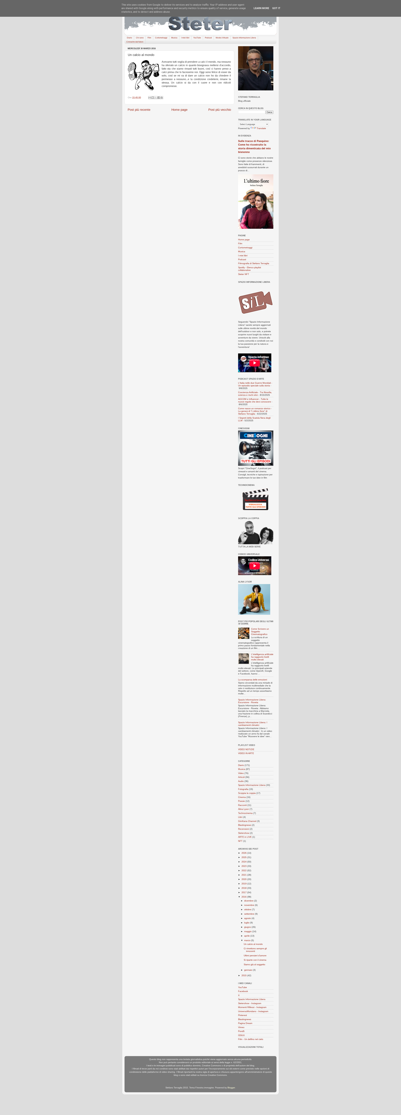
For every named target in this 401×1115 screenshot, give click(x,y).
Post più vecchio (219, 109)
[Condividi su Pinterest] (161, 97)
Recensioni (243, 829)
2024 (244, 861)
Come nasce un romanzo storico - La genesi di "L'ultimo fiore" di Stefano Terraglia (255, 411)
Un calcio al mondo (253, 944)
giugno (248, 927)
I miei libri (185, 38)
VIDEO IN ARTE (246, 753)
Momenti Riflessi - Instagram (252, 1007)
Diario (129, 38)
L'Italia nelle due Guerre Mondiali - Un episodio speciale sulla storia (255, 384)
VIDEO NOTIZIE (246, 749)
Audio (241, 781)
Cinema (242, 797)
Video (241, 773)
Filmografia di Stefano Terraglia (253, 263)
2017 (244, 892)
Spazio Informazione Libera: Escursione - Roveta (252, 701)
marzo (247, 940)
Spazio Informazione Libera (244, 38)
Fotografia (243, 789)
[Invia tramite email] (149, 97)
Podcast (208, 38)
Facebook (243, 991)
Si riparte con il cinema (255, 960)
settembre (249, 914)
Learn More (261, 8)
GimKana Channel (247, 821)
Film (149, 38)
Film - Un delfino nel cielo (250, 1039)
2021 (244, 875)
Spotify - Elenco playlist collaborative (249, 268)
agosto (248, 918)
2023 (244, 866)
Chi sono (140, 38)
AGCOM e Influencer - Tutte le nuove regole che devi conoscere (254, 400)
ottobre (248, 909)
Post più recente (139, 109)
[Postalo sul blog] (152, 97)
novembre (249, 905)
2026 (244, 853)
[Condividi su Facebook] (158, 97)
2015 (244, 975)
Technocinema (245, 813)
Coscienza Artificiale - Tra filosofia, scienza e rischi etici (255, 393)
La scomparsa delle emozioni (252, 679)
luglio (247, 922)
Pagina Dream (245, 1023)
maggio (248, 931)
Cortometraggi (161, 38)
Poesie (241, 801)
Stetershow (243, 833)
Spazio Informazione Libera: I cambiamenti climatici (252, 723)
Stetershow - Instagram (249, 1003)
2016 (244, 897)
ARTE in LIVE (245, 837)
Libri (240, 817)
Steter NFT (243, 274)
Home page (179, 109)
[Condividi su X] (155, 97)
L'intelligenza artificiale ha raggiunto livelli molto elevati (262, 657)
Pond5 (241, 1031)
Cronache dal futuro (134, 42)
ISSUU (241, 1035)
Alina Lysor (243, 809)
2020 (244, 879)
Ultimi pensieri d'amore (255, 955)
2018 (244, 888)
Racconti (242, 805)
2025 (244, 857)
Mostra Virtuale (222, 38)
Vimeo (241, 1027)
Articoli (241, 777)
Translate (261, 128)
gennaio (248, 970)
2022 (244, 870)
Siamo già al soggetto (254, 964)
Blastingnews (244, 825)
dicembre (249, 900)
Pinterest (242, 1015)
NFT (240, 841)
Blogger (231, 1087)
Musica (174, 38)
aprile (247, 936)
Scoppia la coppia (247, 793)
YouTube (197, 38)
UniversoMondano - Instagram (253, 1011)
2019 (244, 883)
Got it (276, 8)
